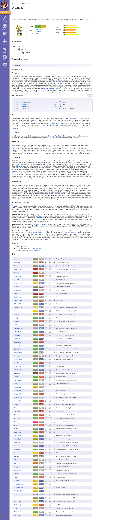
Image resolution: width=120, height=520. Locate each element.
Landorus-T (15, 173)
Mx (40, 248)
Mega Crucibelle (38, 232)
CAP (36, 34)
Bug (35, 439)
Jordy (29, 248)
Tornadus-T (45, 87)
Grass (38, 26)
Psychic (35, 421)
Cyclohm (15, 128)
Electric (43, 26)
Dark (35, 373)
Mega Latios (64, 123)
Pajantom (55, 123)
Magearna (19, 166)
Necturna (60, 85)
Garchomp (55, 81)
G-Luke (20, 69)
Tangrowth (51, 88)
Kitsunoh (80, 118)
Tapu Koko (38, 162)
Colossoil (64, 81)
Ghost (35, 290)
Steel (36, 328)
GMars (31, 250)
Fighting (35, 269)
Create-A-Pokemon (50, 19)
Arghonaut (31, 153)
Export (89, 96)
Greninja (16, 174)
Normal (35, 258)
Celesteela (41, 153)
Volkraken (72, 118)
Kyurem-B (36, 224)
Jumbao (45, 88)
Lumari (38, 250)
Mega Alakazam (25, 232)
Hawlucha (42, 178)
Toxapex (63, 168)
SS (25, 4)
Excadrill (32, 173)
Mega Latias (61, 88)
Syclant (61, 237)
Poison (35, 494)
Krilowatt (67, 136)
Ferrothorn (56, 147)
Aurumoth (25, 92)
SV (28, 4)
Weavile (67, 166)
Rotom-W (26, 87)
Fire (35, 463)
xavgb (33, 248)
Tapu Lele (58, 136)
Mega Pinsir (32, 178)
